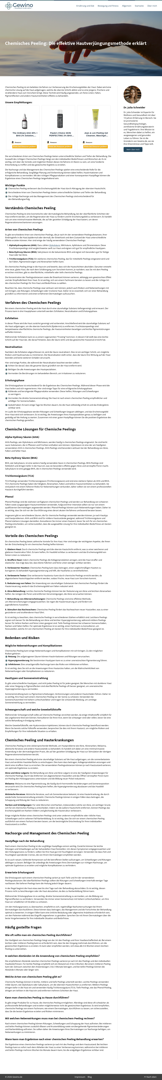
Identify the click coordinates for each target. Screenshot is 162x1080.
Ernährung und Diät (85, 5)
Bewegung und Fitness (108, 5)
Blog (90, 1076)
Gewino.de (17, 1076)
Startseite (139, 5)
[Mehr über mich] (132, 95)
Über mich (152, 5)
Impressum (80, 1076)
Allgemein (126, 5)
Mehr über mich (133, 149)
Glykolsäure (54, 245)
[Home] (19, 5)
